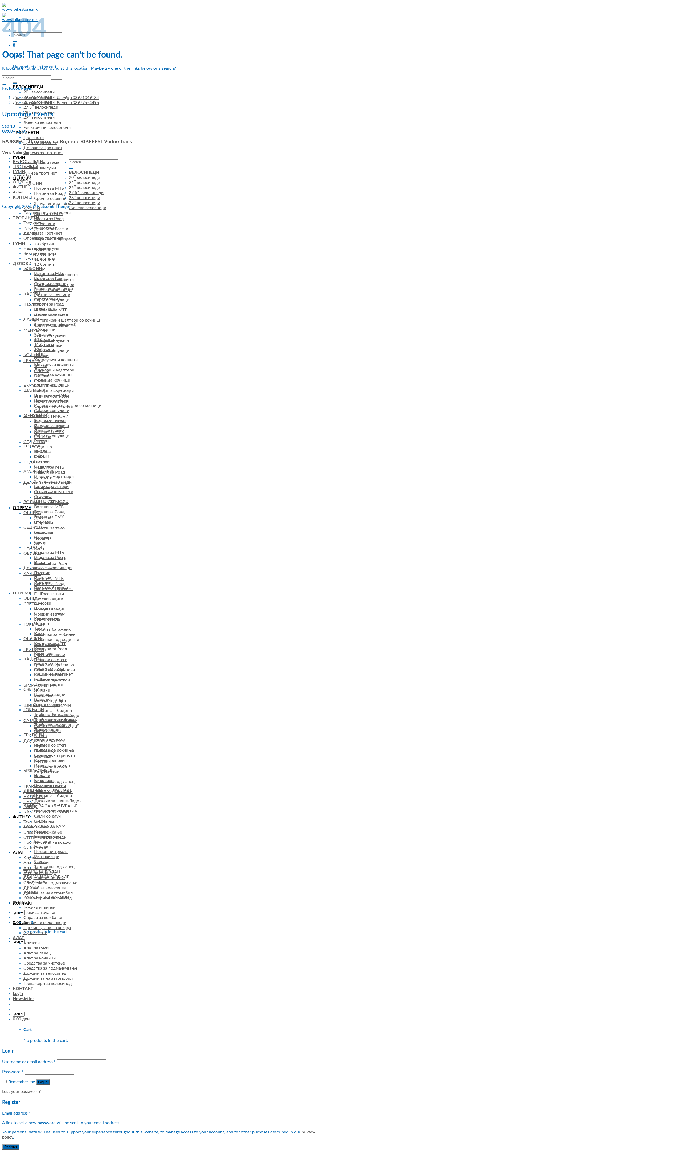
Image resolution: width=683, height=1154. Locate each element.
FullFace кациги (49, 594)
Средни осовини (50, 198)
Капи (39, 634)
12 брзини (44, 264)
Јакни (39, 628)
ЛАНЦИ (31, 319)
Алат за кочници (39, 958)
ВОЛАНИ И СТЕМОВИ (46, 502)
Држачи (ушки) (48, 431)
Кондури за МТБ (50, 644)
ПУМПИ (31, 802)
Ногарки (42, 846)
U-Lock (40, 821)
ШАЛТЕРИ (34, 390)
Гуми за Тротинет (40, 228)
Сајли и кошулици (51, 385)
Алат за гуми (36, 948)
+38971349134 (84, 98)
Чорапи (41, 623)
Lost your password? (21, 1091)
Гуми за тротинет (40, 173)
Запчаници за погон (53, 203)
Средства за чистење (44, 963)
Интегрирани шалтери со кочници (67, 320)
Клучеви (31, 857)
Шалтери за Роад (51, 400)
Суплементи (35, 933)
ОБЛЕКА (32, 513)
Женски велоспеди (42, 122)
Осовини (42, 466)
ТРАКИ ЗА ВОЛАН (41, 872)
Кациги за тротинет (53, 674)
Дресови (42, 603)
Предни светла (48, 699)
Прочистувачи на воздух (47, 928)
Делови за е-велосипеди (47, 568)
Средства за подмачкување (50, 883)
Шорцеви (43, 608)
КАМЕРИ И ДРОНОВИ (46, 897)
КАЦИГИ (32, 574)
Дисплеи (42, 583)
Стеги (40, 542)
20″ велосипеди (39, 92)
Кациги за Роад (49, 669)
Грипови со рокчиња (54, 750)
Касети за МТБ (48, 299)
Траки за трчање (39, 912)
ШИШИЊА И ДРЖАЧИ (47, 791)
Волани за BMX (49, 517)
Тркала (40, 451)
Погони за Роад (49, 193)
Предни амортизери (54, 391)
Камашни (43, 654)
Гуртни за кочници (52, 295)
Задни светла (47, 705)
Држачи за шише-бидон (58, 801)
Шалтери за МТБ (50, 395)
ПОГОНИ (32, 183)
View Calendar (16, 152)
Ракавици (43, 618)
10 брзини (44, 340)
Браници (42, 841)
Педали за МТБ (49, 552)
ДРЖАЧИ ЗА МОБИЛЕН (48, 877)
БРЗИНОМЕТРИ (39, 770)
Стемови (42, 522)
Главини (42, 461)
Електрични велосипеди (47, 127)
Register (10, 1147)
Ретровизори (46, 857)
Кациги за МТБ (49, 664)
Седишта (43, 447)
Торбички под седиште (56, 639)
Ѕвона (40, 862)
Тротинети (33, 138)
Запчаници (44, 224)
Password (12, 1072)
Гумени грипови (49, 740)
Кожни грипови (49, 760)
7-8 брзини (44, 244)
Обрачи (41, 456)
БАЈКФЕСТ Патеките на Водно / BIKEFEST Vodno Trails (67, 141)
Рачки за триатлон (52, 765)
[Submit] (15, 83)
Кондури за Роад (50, 649)
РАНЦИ (30, 892)
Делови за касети (51, 314)
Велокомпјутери (50, 786)
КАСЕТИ (31, 209)
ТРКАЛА (32, 361)
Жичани (42, 690)
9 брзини (42, 334)
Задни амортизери (52, 481)
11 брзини (44, 345)
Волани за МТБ (49, 507)
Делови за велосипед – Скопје (41, 98)
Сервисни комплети (53, 492)
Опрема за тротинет (43, 153)
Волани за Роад (49, 512)
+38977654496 (84, 103)
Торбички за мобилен (55, 634)
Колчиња (43, 537)
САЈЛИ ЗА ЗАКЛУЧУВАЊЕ (50, 806)
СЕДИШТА (34, 527)
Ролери (41, 441)
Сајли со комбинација (55, 811)
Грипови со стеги (50, 660)
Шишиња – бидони (53, 710)
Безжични (44, 781)
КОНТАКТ (23, 197)
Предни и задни (49, 694)
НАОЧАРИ (34, 882)
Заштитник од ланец (54, 781)
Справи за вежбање (42, 917)
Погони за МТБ (49, 188)
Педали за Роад (49, 558)
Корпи (40, 831)
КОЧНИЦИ (34, 355)
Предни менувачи (51, 426)
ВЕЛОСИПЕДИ (84, 172)
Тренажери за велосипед (47, 983)
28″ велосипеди (84, 198)
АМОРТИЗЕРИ (38, 471)
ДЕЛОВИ (22, 178)
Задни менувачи (50, 421)
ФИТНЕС (22, 817)
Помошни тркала (51, 852)
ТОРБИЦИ (33, 624)
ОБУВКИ (32, 553)
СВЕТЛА (31, 604)
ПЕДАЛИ (32, 462)
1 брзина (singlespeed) (55, 324)
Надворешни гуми (41, 163)
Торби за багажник (52, 629)
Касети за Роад (49, 219)
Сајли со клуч (47, 816)
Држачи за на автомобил (48, 893)
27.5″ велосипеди (40, 107)
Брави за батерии (51, 588)
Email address (16, 1113)
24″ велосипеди (84, 182)
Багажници (45, 836)
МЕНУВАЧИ (35, 416)
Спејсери (43, 497)
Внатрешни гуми (39, 168)
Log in (42, 1082)
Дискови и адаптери (54, 370)
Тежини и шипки (39, 907)
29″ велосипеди (84, 203)
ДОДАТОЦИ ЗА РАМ (44, 826)
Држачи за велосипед (44, 888)
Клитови (42, 563)
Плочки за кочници (53, 375)
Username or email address (28, 1062)
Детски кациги (48, 599)
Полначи (42, 578)
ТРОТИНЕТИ (26, 218)
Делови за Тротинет (42, 148)
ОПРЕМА (22, 508)
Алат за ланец (37, 953)
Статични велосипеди (44, 923)
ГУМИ (19, 158)
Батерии (42, 573)
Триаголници (46, 730)
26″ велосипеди (84, 187)
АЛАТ (18, 852)
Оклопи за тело (49, 528)
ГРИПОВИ (33, 650)
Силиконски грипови (54, 755)
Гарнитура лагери (51, 487)
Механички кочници (54, 365)
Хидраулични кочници (56, 360)
